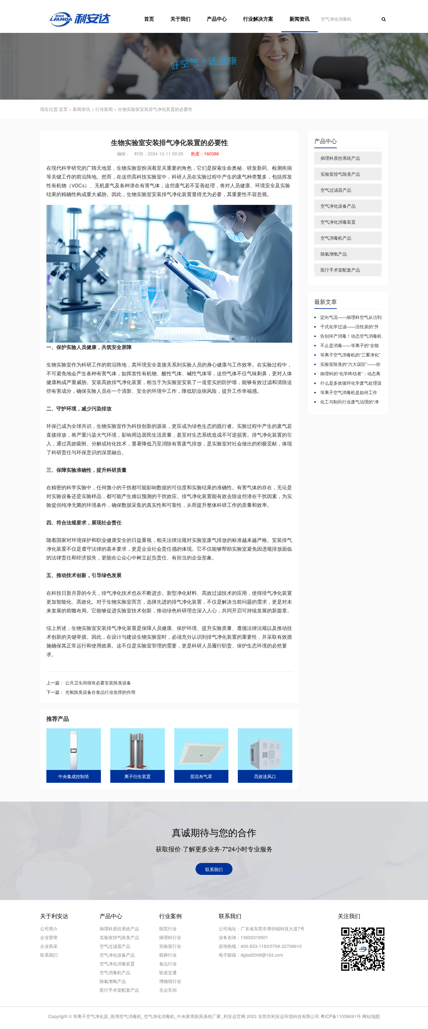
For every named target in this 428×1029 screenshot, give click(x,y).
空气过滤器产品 (336, 190)
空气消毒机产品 (336, 238)
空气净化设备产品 (338, 206)
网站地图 (371, 1016)
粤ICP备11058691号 (341, 1016)
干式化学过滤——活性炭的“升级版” (346, 326)
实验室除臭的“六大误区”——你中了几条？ (347, 364)
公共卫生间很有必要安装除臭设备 (97, 682)
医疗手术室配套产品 (340, 270)
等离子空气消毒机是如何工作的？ (345, 392)
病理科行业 (170, 937)
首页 (149, 18)
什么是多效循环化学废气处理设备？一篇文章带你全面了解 (348, 383)
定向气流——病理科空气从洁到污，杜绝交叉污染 (348, 317)
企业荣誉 (49, 937)
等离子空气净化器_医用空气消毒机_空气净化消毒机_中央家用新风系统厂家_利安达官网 (160, 1016)
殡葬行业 (168, 955)
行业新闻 (104, 109)
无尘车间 (168, 990)
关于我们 (180, 18)
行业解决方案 (258, 18)
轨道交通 (168, 972)
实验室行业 (170, 946)
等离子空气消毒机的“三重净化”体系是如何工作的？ (347, 354)
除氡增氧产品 (334, 254)
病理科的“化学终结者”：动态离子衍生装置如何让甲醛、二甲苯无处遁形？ (347, 373)
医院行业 (168, 928)
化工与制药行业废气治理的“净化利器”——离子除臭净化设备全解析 (348, 401)
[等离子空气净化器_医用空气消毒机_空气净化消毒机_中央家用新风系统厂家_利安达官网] (80, 18)
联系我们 (214, 869)
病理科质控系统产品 (340, 158)
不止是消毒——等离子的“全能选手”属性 (346, 345)
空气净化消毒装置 (338, 222)
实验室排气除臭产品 (340, 174)
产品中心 (217, 18)
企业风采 (49, 946)
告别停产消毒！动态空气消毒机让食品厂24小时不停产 (348, 336)
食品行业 (168, 963)
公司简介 (49, 928)
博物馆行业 (170, 981)
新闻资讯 (300, 18)
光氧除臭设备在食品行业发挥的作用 (99, 692)
